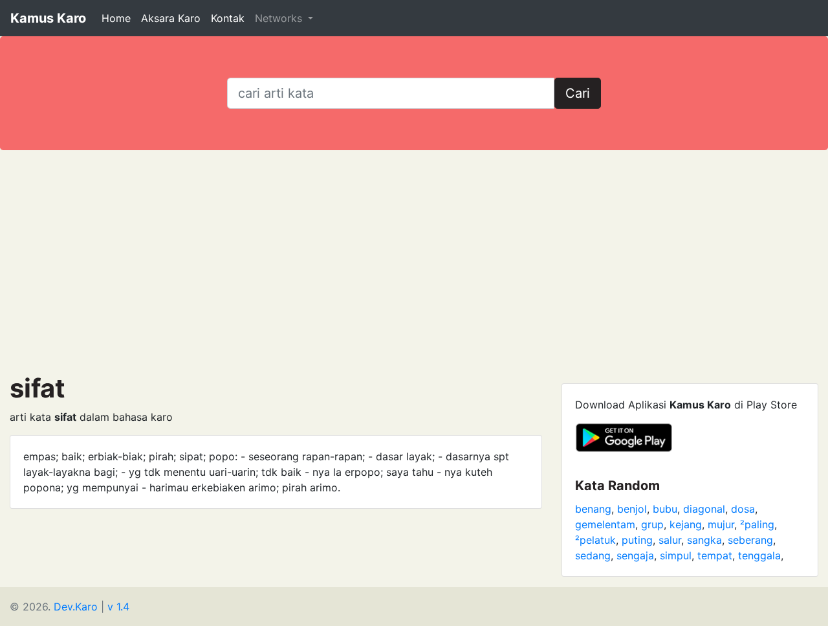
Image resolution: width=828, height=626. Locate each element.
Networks (280, 18)
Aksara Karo (171, 18)
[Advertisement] (414, 261)
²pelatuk (595, 539)
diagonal (704, 508)
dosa (743, 508)
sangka (704, 539)
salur (670, 539)
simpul (676, 555)
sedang (593, 555)
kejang (686, 524)
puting (637, 539)
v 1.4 (118, 606)
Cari (577, 93)
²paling (757, 524)
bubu (665, 508)
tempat (714, 555)
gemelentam (605, 524)
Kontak (228, 18)
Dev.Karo (76, 606)
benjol (632, 508)
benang (593, 508)
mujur (721, 524)
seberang (750, 539)
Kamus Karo (48, 18)
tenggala (759, 555)
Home (116, 18)
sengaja (635, 555)
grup (652, 524)
